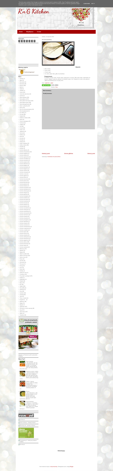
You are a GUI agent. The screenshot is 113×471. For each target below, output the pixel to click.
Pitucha (27, 391)
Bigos (21, 80)
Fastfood (22, 122)
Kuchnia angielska (24, 153)
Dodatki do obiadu (24, 117)
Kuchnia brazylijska (24, 167)
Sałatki (21, 286)
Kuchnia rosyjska (23, 223)
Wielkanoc (22, 301)
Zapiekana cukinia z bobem (32, 371)
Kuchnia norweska (24, 216)
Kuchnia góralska (23, 184)
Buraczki (22, 85)
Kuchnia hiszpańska (24, 187)
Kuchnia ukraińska (24, 235)
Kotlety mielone (23, 145)
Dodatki (21, 116)
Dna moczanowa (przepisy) (26, 109)
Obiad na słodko (23, 253)
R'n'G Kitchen (33, 11)
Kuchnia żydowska (24, 247)
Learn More (86, 3)
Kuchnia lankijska (24, 204)
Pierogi (21, 265)
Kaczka (21, 133)
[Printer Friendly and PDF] (46, 85)
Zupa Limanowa (29, 361)
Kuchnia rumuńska (24, 224)
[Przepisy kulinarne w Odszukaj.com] (26, 425)
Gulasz (21, 129)
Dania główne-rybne (24, 102)
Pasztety (22, 260)
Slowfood (22, 289)
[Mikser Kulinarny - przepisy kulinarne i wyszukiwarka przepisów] (26, 437)
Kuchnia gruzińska (24, 182)
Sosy (56, 87)
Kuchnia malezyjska (24, 209)
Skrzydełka (22, 287)
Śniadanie (22, 315)
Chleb (21, 88)
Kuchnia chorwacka (24, 172)
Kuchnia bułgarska (24, 168)
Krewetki (22, 146)
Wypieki (21, 304)
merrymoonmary (53, 466)
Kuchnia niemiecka (24, 214)
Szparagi (22, 294)
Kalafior (21, 134)
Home (21, 31)
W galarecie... (23, 299)
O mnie (39, 31)
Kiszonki (22, 138)
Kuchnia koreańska (24, 201)
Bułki (21, 87)
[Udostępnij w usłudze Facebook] (56, 85)
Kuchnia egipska (23, 175)
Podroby (21, 270)
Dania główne (23, 99)
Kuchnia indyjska (23, 192)
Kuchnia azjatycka (24, 162)
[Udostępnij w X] (54, 85)
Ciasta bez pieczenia (24, 94)
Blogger (71, 466)
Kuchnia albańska (24, 150)
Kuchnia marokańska (24, 211)
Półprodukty (22, 279)
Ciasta (21, 92)
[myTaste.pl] (21, 419)
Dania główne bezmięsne (25, 100)
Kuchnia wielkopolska (24, 236)
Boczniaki (22, 82)
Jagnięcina (22, 131)
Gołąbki (21, 124)
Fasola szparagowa (24, 121)
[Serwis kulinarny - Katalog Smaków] (26, 422)
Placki (21, 269)
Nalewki (21, 250)
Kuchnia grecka (23, 180)
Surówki (21, 293)
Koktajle (21, 139)
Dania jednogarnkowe (24, 104)
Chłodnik (22, 90)
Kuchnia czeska (23, 174)
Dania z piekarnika (24, 105)
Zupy (21, 310)
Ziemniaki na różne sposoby (26, 308)
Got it (93, 3)
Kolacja (21, 141)
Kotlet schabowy (23, 143)
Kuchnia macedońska (24, 207)
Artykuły (21, 78)
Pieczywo (22, 264)
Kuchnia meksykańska (25, 213)
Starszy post (91, 153)
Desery (21, 107)
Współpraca (29, 31)
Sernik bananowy (30, 401)
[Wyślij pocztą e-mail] (52, 85)
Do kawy (22, 114)
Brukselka (22, 83)
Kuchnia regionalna (24, 221)
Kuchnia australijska (24, 158)
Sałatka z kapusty (30, 381)
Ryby (21, 282)
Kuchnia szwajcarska (24, 228)
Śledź (21, 313)
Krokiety (21, 148)
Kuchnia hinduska (24, 185)
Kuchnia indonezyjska (24, 190)
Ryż (20, 284)
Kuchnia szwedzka (24, 230)
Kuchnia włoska (23, 242)
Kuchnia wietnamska (24, 238)
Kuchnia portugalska (24, 219)
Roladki (21, 281)
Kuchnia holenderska (24, 189)
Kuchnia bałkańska (24, 163)
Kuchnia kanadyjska (24, 196)
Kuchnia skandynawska (25, 226)
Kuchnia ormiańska (24, 218)
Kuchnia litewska (23, 206)
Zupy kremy (22, 311)
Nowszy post (46, 153)
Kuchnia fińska (23, 177)
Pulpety (21, 277)
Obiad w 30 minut (23, 255)
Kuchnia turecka (23, 233)
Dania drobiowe (23, 97)
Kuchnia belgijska (24, 165)
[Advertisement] (68, 141)
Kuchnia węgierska (24, 240)
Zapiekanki (22, 306)
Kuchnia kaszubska (24, 199)
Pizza (21, 267)
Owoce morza (23, 257)
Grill (20, 126)
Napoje (21, 252)
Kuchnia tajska (23, 231)
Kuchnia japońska (24, 194)
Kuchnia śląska (23, 245)
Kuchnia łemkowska (24, 243)
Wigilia (21, 303)
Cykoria (21, 95)
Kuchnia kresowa (23, 202)
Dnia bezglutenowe (24, 111)
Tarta (21, 296)
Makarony (22, 248)
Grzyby (21, 128)
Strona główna (68, 153)
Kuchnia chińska (23, 170)
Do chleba (22, 112)
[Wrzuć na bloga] (53, 85)
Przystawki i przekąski (25, 276)
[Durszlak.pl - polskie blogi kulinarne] (21, 444)
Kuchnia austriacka (24, 160)
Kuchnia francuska (24, 179)
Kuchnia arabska (23, 155)
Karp (21, 136)
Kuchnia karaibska (24, 197)
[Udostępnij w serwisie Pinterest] (57, 85)
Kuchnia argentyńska (24, 157)
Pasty (21, 259)
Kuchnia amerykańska (25, 151)
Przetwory (22, 274)
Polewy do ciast (23, 272)
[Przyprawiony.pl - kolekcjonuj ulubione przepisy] (28, 441)
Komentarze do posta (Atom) (54, 156)
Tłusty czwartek (23, 298)
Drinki (21, 119)
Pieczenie (22, 262)
